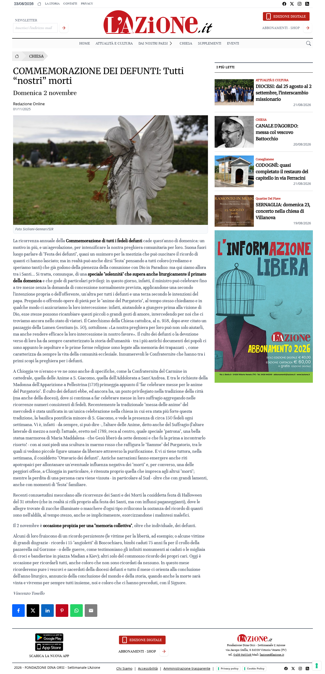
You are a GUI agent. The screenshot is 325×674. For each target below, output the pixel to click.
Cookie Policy (255, 668)
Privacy (87, 3)
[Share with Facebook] (18, 610)
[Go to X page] (292, 4)
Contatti (70, 3)
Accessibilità (148, 668)
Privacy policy (229, 668)
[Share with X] (33, 610)
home (84, 43)
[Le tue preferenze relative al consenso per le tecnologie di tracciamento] (316, 665)
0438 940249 (242, 655)
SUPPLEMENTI (209, 43)
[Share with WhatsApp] (76, 610)
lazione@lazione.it (272, 655)
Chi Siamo (124, 668)
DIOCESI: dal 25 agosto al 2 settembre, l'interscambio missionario (284, 93)
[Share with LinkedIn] (47, 610)
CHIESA (186, 43)
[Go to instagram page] (299, 4)
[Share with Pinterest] (62, 610)
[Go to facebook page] (284, 4)
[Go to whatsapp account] (307, 4)
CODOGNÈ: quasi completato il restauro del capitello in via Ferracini (282, 172)
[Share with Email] (91, 610)
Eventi (233, 43)
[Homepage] (17, 56)
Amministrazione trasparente (186, 668)
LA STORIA (52, 3)
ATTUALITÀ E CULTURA (114, 43)
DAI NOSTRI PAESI (153, 43)
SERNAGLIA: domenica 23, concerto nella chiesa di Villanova (283, 211)
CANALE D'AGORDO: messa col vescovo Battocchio (277, 132)
